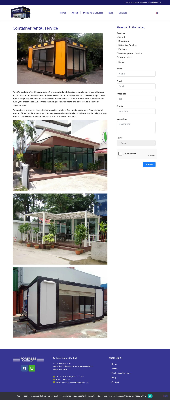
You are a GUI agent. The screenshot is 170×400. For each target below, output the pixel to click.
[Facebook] (24, 368)
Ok (150, 396)
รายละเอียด (122, 119)
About (74, 12)
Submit (149, 164)
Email (119, 81)
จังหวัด (120, 106)
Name (119, 68)
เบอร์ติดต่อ (121, 93)
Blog (111, 12)
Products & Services (93, 12)
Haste (119, 137)
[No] (165, 396)
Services (121, 33)
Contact (123, 12)
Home (63, 12)
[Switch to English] (157, 12)
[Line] (32, 368)
